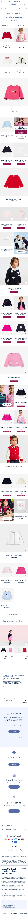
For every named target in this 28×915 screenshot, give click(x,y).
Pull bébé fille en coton (14, 377)
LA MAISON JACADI (7, 825)
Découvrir (14, 787)
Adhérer (14, 764)
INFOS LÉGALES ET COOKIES (9, 829)
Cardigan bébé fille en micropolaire (7, 491)
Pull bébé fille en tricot (14, 110)
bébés (22, 861)
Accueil (8, 13)
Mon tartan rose (7, 656)
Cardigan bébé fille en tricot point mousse (7, 135)
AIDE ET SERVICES (6, 822)
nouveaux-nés (4, 861)
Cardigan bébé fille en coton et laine (7, 46)
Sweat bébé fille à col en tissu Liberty (7, 71)
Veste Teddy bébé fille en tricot (14, 466)
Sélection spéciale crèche (14, 1)
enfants (22, 862)
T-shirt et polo (3, 8)
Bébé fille (17, 13)
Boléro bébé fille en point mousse (7, 249)
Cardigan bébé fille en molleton (7, 160)
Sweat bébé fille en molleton (7, 427)
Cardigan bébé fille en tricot (14, 288)
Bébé (13, 13)
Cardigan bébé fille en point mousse (14, 555)
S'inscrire (14, 731)
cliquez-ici (17, 739)
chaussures (19, 857)
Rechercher (14, 811)
